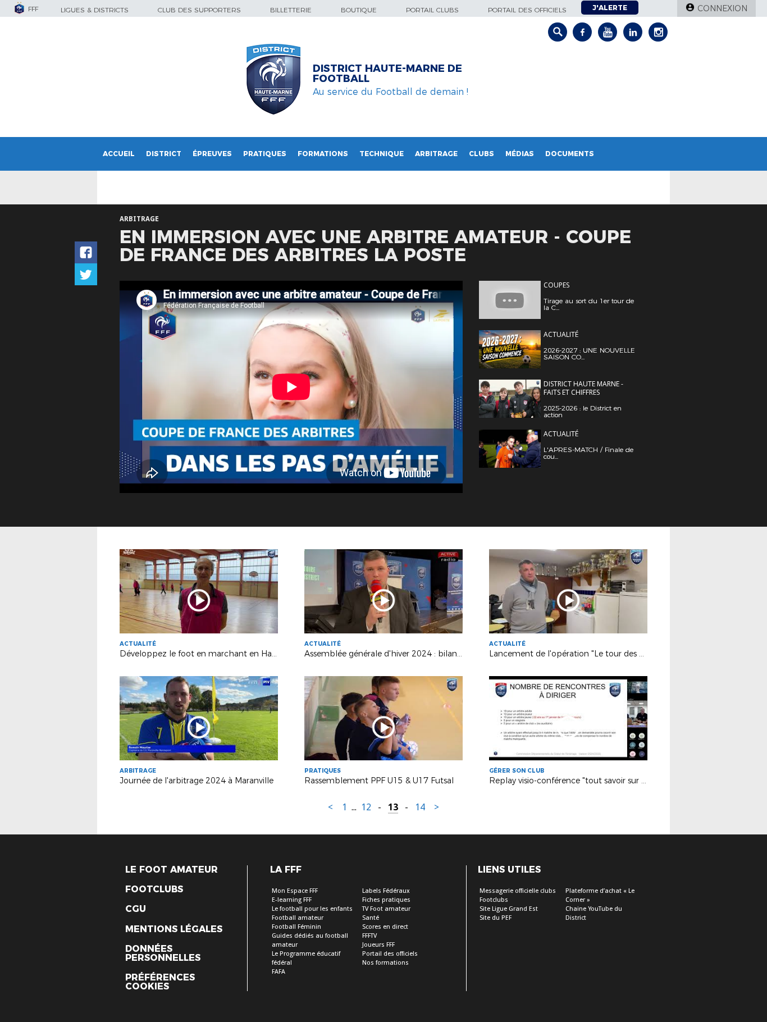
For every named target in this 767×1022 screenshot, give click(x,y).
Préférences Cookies (160, 982)
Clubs (481, 153)
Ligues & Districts (95, 10)
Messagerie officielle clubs (518, 891)
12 (366, 807)
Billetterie (291, 10)
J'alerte (609, 7)
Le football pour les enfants (312, 908)
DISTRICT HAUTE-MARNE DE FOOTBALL (387, 73)
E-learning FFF (292, 900)
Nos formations (385, 962)
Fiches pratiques (386, 900)
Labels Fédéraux (386, 891)
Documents (569, 153)
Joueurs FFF (378, 944)
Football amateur (297, 917)
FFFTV (369, 935)
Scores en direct (385, 926)
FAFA (278, 971)
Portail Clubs (432, 10)
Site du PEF (496, 917)
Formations (323, 153)
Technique (381, 153)
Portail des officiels (527, 10)
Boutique (359, 10)
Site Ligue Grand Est (509, 908)
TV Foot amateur (386, 908)
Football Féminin (296, 926)
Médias (519, 153)
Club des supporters (199, 10)
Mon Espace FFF (295, 891)
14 (420, 807)
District (163, 153)
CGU (135, 909)
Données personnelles (162, 953)
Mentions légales (173, 929)
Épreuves (212, 153)
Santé (370, 917)
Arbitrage (436, 153)
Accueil (119, 153)
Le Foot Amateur (171, 869)
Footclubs (154, 889)
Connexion (722, 8)
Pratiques (264, 153)
